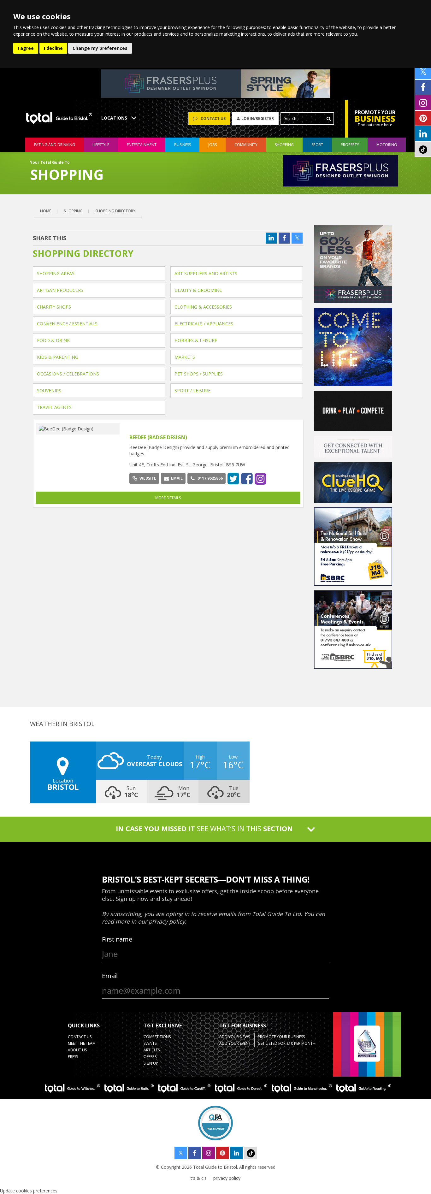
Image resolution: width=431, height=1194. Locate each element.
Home (45, 211)
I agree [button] (26, 48)
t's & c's (199, 1178)
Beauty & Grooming (198, 290)
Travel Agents (54, 407)
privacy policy (226, 1178)
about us (77, 1050)
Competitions (157, 1036)
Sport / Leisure (192, 390)
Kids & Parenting (57, 357)
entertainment (141, 144)
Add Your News (234, 1036)
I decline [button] (53, 48)
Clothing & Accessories (203, 307)
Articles (152, 1050)
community (245, 144)
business (182, 144)
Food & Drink (53, 340)
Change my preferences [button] (100, 48)
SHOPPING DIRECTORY (115, 211)
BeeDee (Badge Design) (158, 437)
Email (177, 478)
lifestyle (100, 144)
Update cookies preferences (28, 1191)
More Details (168, 497)
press (73, 1056)
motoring (386, 144)
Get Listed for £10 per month (287, 1043)
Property (350, 144)
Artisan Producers (60, 290)
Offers (150, 1056)
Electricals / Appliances (203, 324)
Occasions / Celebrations (68, 374)
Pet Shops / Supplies (198, 374)
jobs (212, 144)
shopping (284, 144)
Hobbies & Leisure (195, 340)
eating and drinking (54, 144)
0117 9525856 (210, 478)
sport (317, 144)
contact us (80, 1036)
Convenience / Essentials (67, 324)
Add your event (235, 1043)
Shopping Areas (55, 273)
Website (147, 478)
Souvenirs (49, 390)
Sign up (151, 1063)
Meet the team (82, 1043)
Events (150, 1043)
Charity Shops (54, 307)
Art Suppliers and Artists (205, 273)
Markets (184, 357)
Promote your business (281, 1036)
